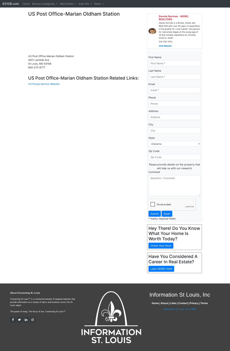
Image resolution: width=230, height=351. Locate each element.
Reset (167, 213)
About (164, 303)
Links (173, 303)
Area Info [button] (84, 3)
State (151, 137)
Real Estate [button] (67, 3)
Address (153, 111)
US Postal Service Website (43, 84)
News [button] (98, 3)
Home (26, 3)
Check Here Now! (161, 245)
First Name (154, 57)
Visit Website (165, 46)
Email (151, 84)
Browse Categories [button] (44, 3)
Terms (204, 303)
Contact (183, 303)
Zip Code (153, 151)
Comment (154, 172)
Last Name (154, 70)
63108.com (11, 4)
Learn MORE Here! (161, 268)
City (150, 124)
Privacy (194, 303)
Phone (152, 97)
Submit (155, 213)
